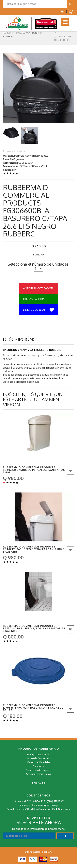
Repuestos (38, 766)
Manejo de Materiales (38, 762)
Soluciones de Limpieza (38, 770)
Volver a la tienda (16, 151)
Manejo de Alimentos (38, 754)
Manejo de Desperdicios (38, 758)
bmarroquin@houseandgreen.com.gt (38, 805)
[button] (62, 11)
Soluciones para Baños (38, 774)
